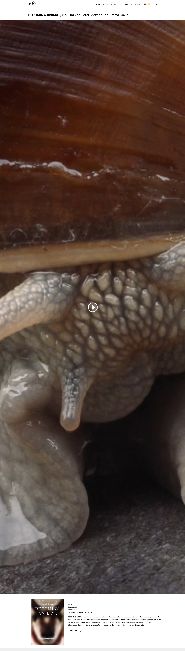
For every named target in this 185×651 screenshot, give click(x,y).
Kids (121, 4)
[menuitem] (145, 6)
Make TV (128, 4)
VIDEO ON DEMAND (110, 4)
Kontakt (137, 4)
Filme (98, 4)
